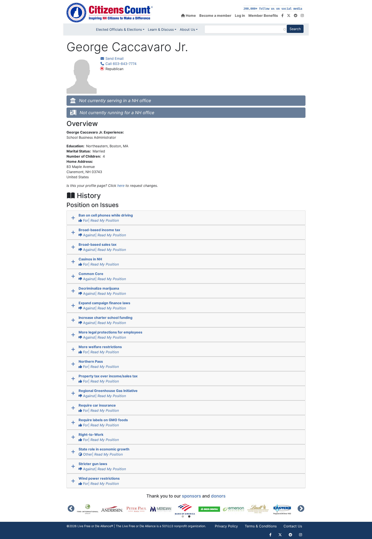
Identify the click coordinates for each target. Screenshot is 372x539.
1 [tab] (183, 516)
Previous (71, 508)
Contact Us (293, 526)
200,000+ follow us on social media (272, 8)
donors (218, 496)
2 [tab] (189, 516)
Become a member (215, 15)
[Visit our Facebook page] (282, 15)
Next (300, 508)
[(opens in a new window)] (89, 509)
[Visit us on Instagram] (302, 15)
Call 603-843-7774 (120, 63)
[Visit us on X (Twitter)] (288, 15)
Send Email (114, 58)
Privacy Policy (226, 526)
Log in (240, 15)
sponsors (191, 496)
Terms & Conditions (261, 526)
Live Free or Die (133, 526)
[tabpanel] (186, 509)
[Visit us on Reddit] (295, 15)
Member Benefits (263, 15)
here (120, 185)
